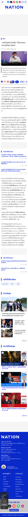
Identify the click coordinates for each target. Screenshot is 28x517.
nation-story (5, 489)
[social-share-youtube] (14, 2)
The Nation (18, 477)
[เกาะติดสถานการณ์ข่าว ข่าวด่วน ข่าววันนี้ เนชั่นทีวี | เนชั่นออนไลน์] (14, 7)
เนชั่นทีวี (9, 515)
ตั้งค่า (4, 507)
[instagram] (22, 507)
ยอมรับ (4, 504)
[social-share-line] (17, 2)
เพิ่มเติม (5, 501)
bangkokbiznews (19, 484)
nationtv (17, 486)
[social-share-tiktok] (11, 2)
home (4, 477)
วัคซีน (18, 284)
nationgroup (18, 479)
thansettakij (18, 496)
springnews (18, 489)
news (4, 479)
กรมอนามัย (5, 284)
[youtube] (14, 507)
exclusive (6, 481)
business (5, 484)
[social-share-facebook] (8, 2)
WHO (12, 284)
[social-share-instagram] (20, 2)
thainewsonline (19, 491)
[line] (18, 507)
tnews (17, 494)
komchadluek (18, 482)
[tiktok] (9, 507)
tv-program (6, 486)
